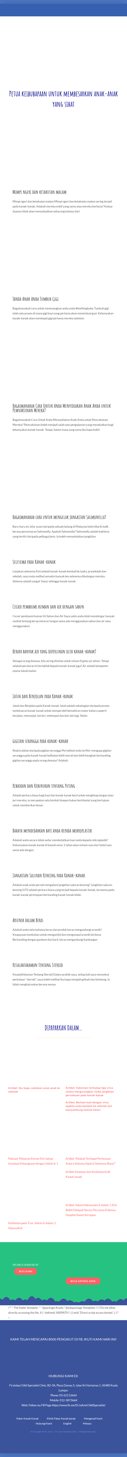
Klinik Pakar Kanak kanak (61, 1418)
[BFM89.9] (34, 1124)
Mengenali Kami (93, 1418)
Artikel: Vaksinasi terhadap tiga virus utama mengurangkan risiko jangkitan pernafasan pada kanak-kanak (90, 1091)
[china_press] (92, 1047)
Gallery (63, 153)
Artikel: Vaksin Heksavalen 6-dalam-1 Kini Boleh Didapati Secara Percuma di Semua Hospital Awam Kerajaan (91, 1210)
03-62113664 (68, 1395)
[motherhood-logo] (92, 1124)
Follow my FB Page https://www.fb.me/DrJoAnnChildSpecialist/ (67, 1405)
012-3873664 (68, 1400)
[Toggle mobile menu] (120, 11)
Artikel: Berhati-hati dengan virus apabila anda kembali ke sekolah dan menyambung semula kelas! (89, 1106)
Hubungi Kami (44, 1423)
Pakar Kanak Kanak (27, 1418)
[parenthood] (92, 1192)
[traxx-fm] (35, 1192)
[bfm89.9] (34, 1047)
